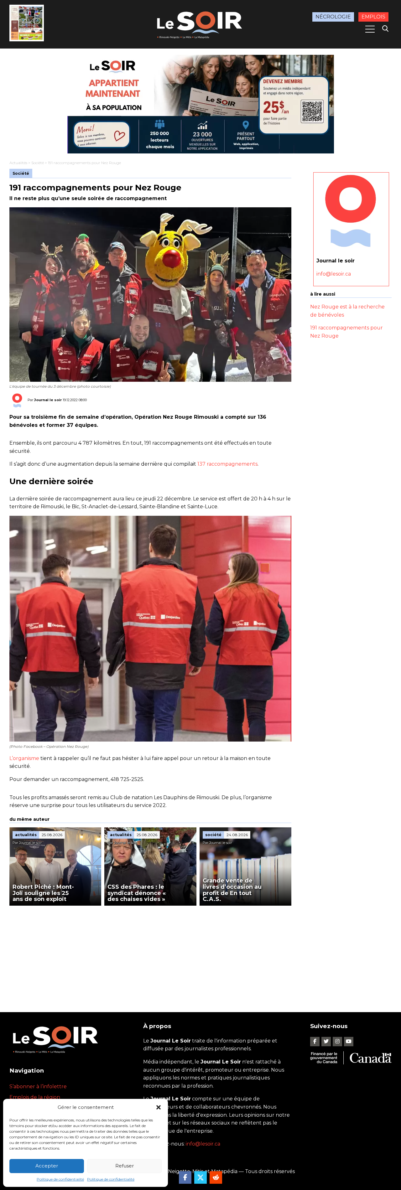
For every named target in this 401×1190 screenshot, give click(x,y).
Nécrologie (333, 17)
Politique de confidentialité (60, 1179)
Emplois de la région (34, 1097)
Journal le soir (48, 400)
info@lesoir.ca (333, 274)
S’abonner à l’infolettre (38, 1086)
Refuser (124, 1166)
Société (37, 162)
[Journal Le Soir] (200, 24)
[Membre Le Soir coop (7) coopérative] (200, 104)
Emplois (373, 17)
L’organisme (24, 758)
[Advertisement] (150, 952)
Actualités (18, 162)
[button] (158, 1107)
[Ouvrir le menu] (370, 29)
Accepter (46, 1166)
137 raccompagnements (227, 464)
